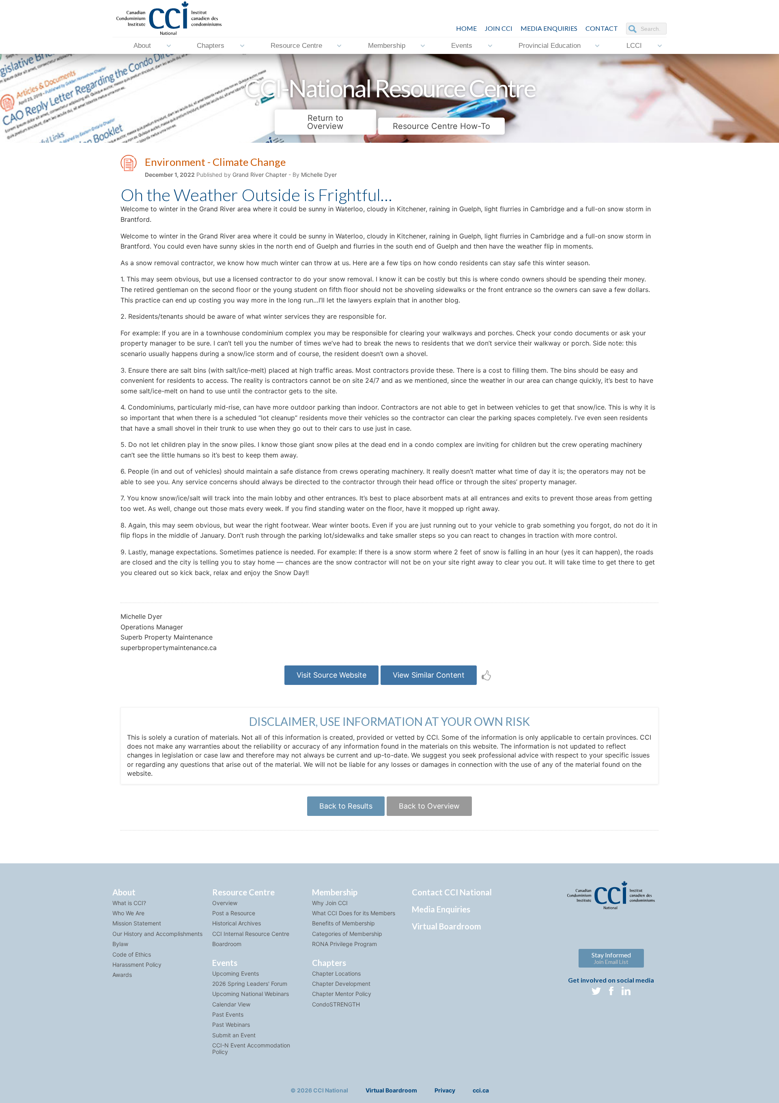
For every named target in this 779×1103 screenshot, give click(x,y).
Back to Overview (429, 806)
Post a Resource (233, 913)
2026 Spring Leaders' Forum (249, 983)
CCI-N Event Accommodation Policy (251, 1048)
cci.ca (481, 1090)
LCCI (634, 45)
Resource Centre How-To (441, 126)
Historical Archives (236, 923)
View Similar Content (429, 675)
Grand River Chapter (259, 174)
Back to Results (345, 806)
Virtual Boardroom (446, 926)
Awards (122, 974)
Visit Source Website (331, 675)
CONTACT (601, 28)
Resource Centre (296, 45)
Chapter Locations (336, 973)
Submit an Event (234, 1035)
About (142, 45)
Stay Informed (611, 958)
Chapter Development (341, 983)
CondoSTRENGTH (336, 1004)
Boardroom (226, 943)
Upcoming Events (235, 973)
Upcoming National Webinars (250, 993)
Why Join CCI (330, 902)
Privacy (445, 1090)
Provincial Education (550, 45)
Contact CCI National (452, 892)
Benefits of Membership (343, 923)
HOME (466, 28)
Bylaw (120, 943)
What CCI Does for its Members (353, 913)
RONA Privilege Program (344, 943)
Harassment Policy (136, 964)
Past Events (227, 1014)
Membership (386, 45)
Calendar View (231, 1004)
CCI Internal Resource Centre (250, 933)
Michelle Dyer (319, 174)
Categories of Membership (347, 933)
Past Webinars (231, 1024)
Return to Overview (325, 122)
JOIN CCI (498, 28)
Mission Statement (136, 923)
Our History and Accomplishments (157, 933)
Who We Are (128, 913)
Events (461, 45)
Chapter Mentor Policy (341, 993)
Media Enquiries (549, 28)
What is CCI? (129, 902)
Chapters (210, 45)
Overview (224, 902)
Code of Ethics (131, 954)
